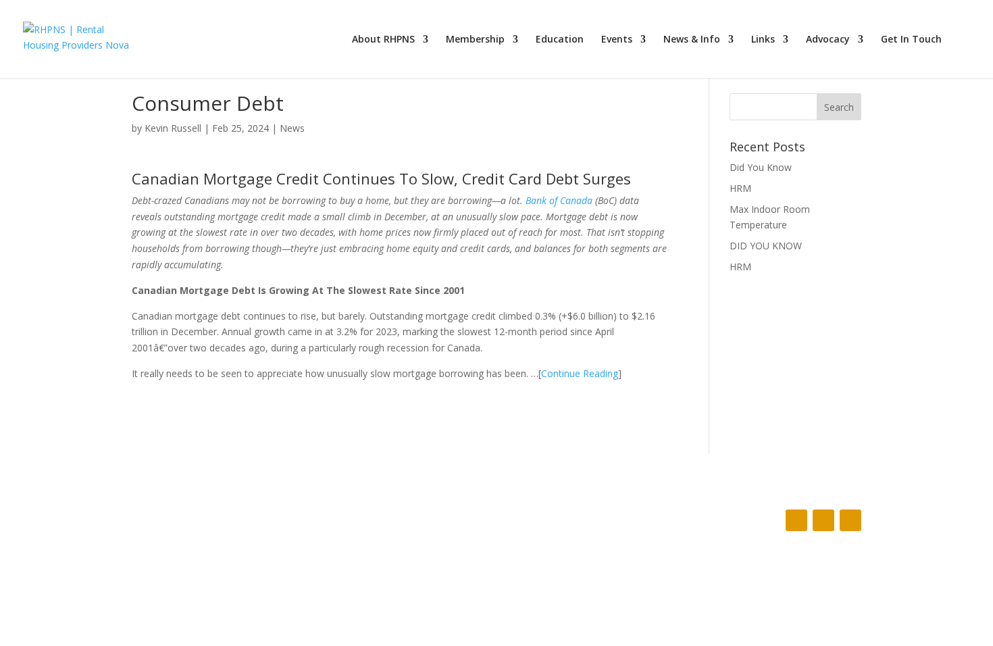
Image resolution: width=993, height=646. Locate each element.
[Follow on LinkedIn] (850, 520)
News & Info (691, 39)
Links (763, 39)
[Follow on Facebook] (796, 520)
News (292, 128)
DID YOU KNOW (766, 245)
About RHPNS (383, 39)
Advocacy (828, 39)
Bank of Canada (559, 200)
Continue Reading (579, 373)
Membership (475, 39)
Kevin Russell (173, 128)
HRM (740, 188)
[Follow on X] (823, 520)
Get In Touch (911, 39)
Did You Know (761, 167)
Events (616, 39)
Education (560, 39)
